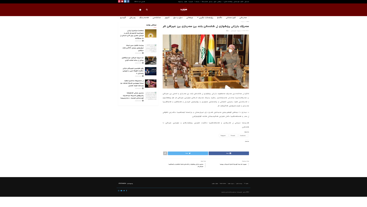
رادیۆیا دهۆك (231, 183)
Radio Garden (223, 183)
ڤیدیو (123, 17)
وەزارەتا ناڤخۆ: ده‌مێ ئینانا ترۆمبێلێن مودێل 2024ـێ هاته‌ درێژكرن (133, 47)
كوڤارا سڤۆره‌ (215, 183)
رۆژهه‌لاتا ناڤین (228, 1)
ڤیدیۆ (191, 1)
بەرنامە (197, 1)
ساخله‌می (157, 17)
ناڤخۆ (242, 1)
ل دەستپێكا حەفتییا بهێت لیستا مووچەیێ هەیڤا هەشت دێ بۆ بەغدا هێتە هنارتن (132, 83)
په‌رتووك (180, 1)
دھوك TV (246, 183)
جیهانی (219, 1)
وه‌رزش (210, 1)
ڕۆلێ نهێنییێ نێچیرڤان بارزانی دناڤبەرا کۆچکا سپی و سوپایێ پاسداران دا (133, 70)
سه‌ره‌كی (247, 1)
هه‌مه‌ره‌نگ (205, 1)
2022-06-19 (245, 31)
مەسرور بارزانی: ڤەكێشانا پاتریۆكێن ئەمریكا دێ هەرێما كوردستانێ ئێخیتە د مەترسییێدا (132, 95)
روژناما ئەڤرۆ (239, 183)
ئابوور (215, 1)
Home (247, 21)
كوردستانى (236, 1)
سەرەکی (243, 17)
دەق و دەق (178, 17)
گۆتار (185, 1)
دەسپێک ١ (242, 21)
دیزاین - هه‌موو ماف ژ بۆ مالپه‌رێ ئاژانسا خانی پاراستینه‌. (233, 192)
